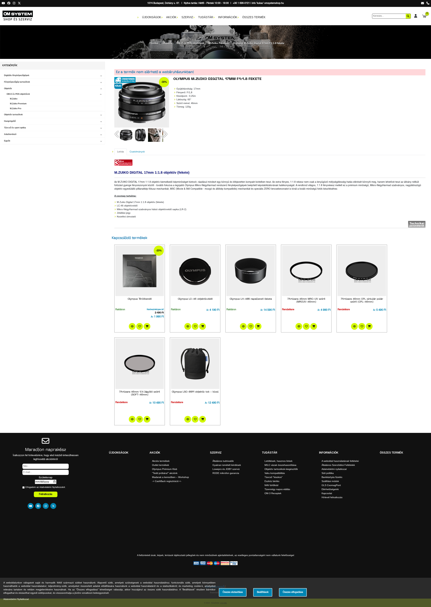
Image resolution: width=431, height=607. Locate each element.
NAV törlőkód (271, 485)
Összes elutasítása (233, 592)
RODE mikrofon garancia (225, 473)
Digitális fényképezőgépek (16, 75)
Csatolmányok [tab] (137, 151)
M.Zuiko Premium (219, 43)
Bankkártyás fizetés (332, 477)
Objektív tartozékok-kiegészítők (281, 469)
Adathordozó (10, 134)
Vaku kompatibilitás (274, 473)
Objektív (167, 43)
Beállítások (263, 592)
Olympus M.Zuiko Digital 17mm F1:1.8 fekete (258, 43)
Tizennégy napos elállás (277, 489)
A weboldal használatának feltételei (340, 461)
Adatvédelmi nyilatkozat (334, 469)
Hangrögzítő (10, 121)
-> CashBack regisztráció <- (166, 481)
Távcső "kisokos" (273, 477)
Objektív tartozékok (13, 114)
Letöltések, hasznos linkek (278, 461)
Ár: (152, 317)
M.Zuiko (13, 99)
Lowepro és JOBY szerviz (226, 469)
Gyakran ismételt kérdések (226, 465)
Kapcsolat (327, 493)
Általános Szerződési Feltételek (338, 465)
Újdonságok (151, 17)
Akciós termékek (161, 461)
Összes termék (254, 17)
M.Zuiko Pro (15, 108)
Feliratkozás (45, 494)
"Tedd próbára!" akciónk (164, 473)
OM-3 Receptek (272, 493)
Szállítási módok (330, 481)
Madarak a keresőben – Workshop (170, 477)
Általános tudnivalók (223, 461)
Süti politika (328, 473)
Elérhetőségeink (330, 489)
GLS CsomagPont (331, 485)
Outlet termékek (160, 465)
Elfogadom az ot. (45, 487)
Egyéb (7, 141)
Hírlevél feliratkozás (332, 497)
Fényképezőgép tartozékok (17, 82)
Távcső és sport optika (15, 128)
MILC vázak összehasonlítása (280, 465)
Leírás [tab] (120, 151)
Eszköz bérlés (271, 481)
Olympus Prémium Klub (164, 469)
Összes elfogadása (293, 592)
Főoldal (154, 43)
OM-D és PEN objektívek (190, 43)
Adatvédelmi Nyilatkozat (51, 487)
